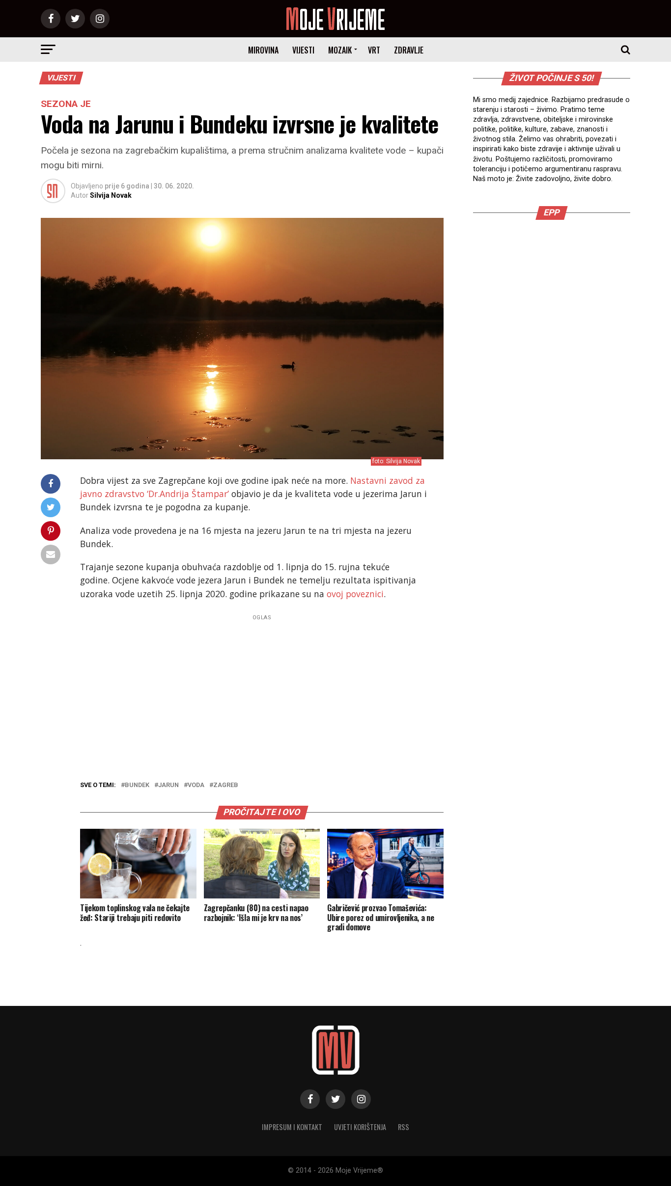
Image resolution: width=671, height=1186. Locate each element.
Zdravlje (408, 50)
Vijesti (303, 50)
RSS (403, 1127)
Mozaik (340, 50)
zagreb (225, 785)
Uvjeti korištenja (360, 1127)
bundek (137, 785)
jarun (168, 785)
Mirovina (263, 50)
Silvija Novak (111, 195)
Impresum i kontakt (292, 1127)
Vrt (374, 50)
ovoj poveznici (355, 594)
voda (196, 785)
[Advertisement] (262, 692)
